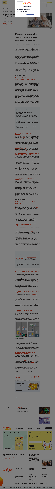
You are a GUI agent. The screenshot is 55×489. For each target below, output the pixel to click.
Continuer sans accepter (20, 1)
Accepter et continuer (30, 14)
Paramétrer (23, 14)
